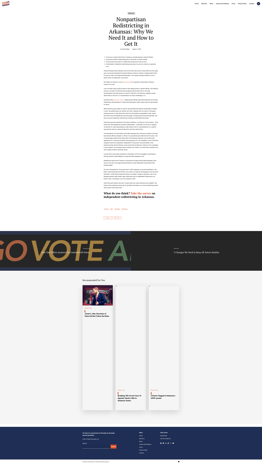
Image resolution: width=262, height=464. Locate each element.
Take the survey (141, 193)
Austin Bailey (125, 49)
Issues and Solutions (222, 3)
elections (106, 209)
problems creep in (118, 100)
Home (197, 3)
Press (233, 3)
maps (111, 209)
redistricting (124, 209)
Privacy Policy (242, 3)
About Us (204, 3)
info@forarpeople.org (92, 439)
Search (85, 443)
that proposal (127, 82)
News (211, 3)
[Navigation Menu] (258, 3)
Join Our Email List (165, 439)
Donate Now (163, 436)
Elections (131, 13)
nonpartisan (117, 209)
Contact (251, 3)
